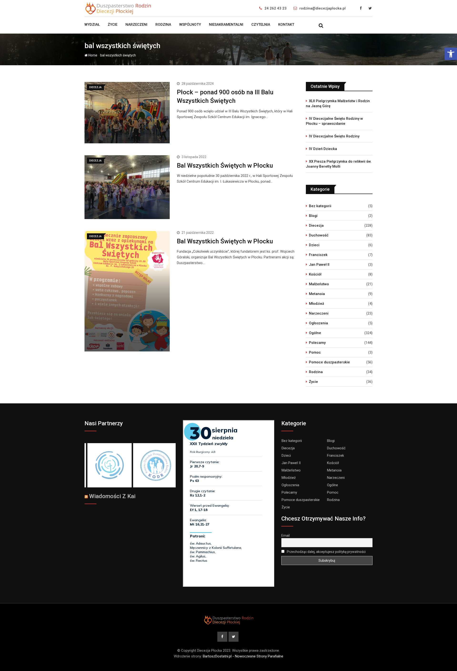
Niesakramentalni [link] (226, 24)
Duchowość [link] (318, 235)
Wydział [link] (92, 24)
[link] (451, 54)
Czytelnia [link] (260, 24)
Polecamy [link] (317, 343)
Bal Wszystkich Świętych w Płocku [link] (225, 165)
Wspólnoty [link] (190, 24)
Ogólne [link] (315, 333)
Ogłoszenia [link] (318, 323)
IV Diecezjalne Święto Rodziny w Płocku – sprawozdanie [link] (334, 121)
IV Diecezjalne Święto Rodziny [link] (334, 136)
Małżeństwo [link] (319, 284)
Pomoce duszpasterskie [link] (329, 362)
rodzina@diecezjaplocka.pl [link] (322, 8)
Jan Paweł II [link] (319, 264)
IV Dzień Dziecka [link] (323, 149)
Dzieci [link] (314, 245)
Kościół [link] (315, 274)
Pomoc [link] (315, 352)
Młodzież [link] (316, 303)
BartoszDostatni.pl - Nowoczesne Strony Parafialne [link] (243, 656)
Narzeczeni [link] (136, 24)
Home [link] (92, 55)
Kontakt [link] (286, 24)
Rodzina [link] (163, 24)
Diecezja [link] (316, 225)
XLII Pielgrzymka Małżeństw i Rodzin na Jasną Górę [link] (338, 103)
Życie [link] (112, 24)
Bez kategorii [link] (320, 206)
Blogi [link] (313, 216)
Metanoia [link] (317, 294)
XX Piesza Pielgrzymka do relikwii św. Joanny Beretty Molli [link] (339, 164)
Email (285, 535)
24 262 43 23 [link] (275, 8)
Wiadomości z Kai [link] (112, 496)
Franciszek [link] (318, 255)
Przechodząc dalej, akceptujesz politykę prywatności (326, 552)
